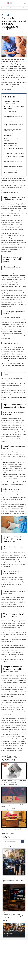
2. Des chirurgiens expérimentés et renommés (13, 117)
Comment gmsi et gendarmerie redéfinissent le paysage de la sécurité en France (13, 880)
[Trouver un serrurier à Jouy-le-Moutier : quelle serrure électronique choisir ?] (14, 771)
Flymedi (7, 727)
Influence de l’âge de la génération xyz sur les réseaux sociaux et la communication (13, 932)
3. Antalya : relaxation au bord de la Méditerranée (13, 162)
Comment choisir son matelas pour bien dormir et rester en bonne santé (12, 830)
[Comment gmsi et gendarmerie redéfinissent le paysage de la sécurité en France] (14, 862)
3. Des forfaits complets (10, 121)
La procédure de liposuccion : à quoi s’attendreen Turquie (13, 129)
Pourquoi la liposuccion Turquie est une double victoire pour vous (14, 171)
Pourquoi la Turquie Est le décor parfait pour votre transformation (14, 149)
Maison (3, 784)
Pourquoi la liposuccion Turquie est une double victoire (14, 107)
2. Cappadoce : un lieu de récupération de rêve (14, 157)
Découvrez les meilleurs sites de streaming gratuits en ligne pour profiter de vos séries (13, 916)
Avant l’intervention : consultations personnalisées (13, 134)
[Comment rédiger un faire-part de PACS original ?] (14, 795)
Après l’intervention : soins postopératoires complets (10, 144)
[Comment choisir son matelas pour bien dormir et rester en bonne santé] (14, 819)
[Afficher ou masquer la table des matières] (20, 97)
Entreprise (5, 876)
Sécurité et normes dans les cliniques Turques (13, 167)
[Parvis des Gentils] (10, 3)
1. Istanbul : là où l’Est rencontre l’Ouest (14, 153)
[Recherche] (22, 3)
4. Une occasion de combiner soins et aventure (13, 125)
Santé (3, 833)
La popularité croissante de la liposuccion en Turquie (11, 102)
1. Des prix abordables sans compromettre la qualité (10, 112)
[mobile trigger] (2, 3)
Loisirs (4, 912)
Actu (2, 809)
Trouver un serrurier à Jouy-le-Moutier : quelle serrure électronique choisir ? (13, 781)
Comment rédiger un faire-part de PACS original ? (12, 805)
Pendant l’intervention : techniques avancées (13, 139)
